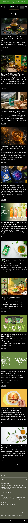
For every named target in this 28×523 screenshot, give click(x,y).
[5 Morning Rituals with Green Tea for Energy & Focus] (14, 286)
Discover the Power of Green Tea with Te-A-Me (14, 446)
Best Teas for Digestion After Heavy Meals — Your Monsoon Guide (13, 74)
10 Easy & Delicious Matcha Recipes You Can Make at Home (13, 372)
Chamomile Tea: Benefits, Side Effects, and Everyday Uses (11, 409)
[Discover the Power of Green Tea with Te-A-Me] (14, 435)
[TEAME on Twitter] (4, 505)
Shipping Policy (11, 515)
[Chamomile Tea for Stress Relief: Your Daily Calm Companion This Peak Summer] (14, 136)
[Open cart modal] (26, 7)
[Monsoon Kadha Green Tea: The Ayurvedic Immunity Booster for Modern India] (14, 26)
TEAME (11, 512)
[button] (1, 263)
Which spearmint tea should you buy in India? (13, 260)
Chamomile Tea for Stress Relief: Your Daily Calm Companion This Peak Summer (13, 148)
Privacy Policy (4, 515)
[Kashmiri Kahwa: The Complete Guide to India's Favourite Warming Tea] (14, 100)
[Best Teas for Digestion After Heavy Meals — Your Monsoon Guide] (14, 63)
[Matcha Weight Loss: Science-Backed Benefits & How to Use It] (14, 323)
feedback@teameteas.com (9, 495)
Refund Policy (19, 515)
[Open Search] (4, 7)
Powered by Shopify (18, 512)
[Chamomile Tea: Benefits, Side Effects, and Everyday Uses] (14, 398)
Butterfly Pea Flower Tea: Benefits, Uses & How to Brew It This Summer (13, 186)
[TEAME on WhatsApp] (14, 505)
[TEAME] (14, 7)
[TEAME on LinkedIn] (12, 505)
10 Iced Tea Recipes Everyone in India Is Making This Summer (13, 223)
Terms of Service (4, 518)
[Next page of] (20, 464)
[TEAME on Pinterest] (6, 505)
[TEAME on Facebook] (1, 505)
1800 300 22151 (7, 492)
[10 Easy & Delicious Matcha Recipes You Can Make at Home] (14, 360)
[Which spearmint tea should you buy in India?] (14, 249)
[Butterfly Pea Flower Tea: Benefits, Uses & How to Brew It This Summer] (14, 174)
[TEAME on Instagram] (8, 505)
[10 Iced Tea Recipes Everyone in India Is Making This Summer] (14, 212)
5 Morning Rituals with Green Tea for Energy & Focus (13, 298)
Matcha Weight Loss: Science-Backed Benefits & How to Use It (14, 335)
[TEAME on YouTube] (10, 505)
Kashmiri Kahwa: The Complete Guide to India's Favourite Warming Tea (13, 112)
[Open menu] (1, 7)
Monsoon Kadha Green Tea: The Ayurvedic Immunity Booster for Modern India (12, 38)
